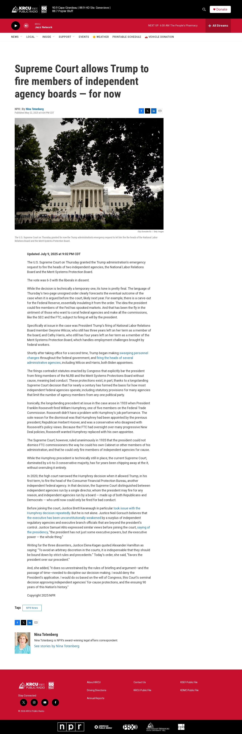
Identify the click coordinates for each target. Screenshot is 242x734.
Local (30, 36)
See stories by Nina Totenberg (56, 646)
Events (84, 36)
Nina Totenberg (35, 109)
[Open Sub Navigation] (21, 36)
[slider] (31, 25)
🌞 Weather (101, 36)
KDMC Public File (189, 690)
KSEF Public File (189, 682)
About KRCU (94, 682)
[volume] (26, 26)
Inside (46, 36)
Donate (221, 9)
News (15, 36)
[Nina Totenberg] (23, 643)
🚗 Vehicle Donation (159, 36)
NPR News (32, 607)
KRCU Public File (142, 690)
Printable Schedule (126, 36)
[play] (15, 26)
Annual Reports (95, 698)
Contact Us (140, 682)
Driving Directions (96, 690)
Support (65, 36)
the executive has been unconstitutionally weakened (64, 518)
